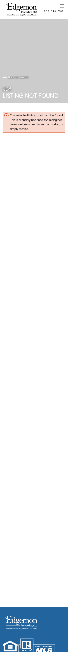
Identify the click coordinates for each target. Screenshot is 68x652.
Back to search (18, 77)
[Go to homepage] (24, 9)
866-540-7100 (54, 11)
